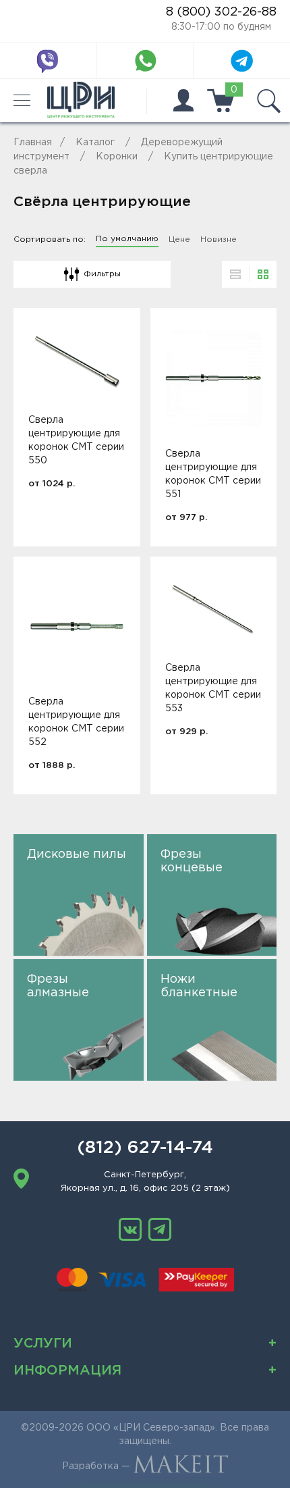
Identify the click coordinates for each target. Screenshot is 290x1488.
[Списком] (235, 274)
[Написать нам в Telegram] (242, 60)
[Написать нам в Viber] (47, 60)
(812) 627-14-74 (145, 1148)
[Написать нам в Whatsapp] (145, 60)
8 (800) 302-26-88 (221, 12)
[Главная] (81, 100)
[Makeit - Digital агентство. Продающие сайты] (181, 1466)
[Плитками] (263, 274)
